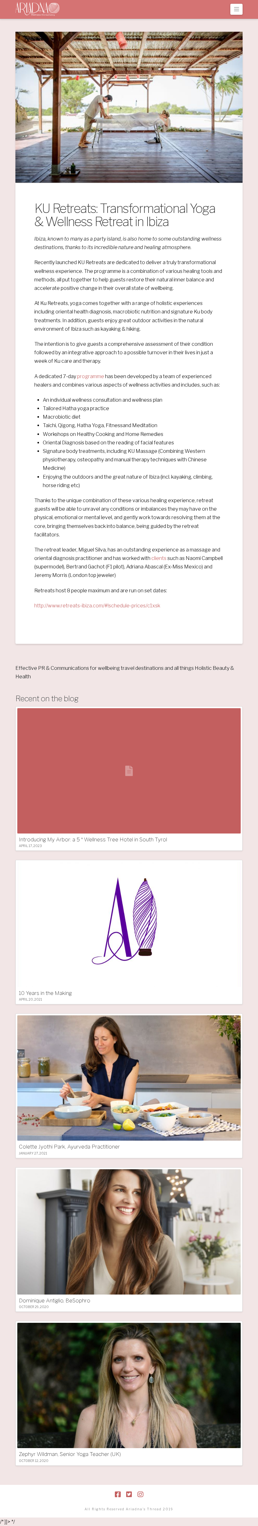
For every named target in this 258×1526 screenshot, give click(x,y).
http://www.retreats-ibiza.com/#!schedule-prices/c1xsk (97, 606)
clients (158, 558)
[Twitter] (129, 1494)
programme (90, 376)
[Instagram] (140, 1494)
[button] (236, 9)
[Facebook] (118, 1494)
